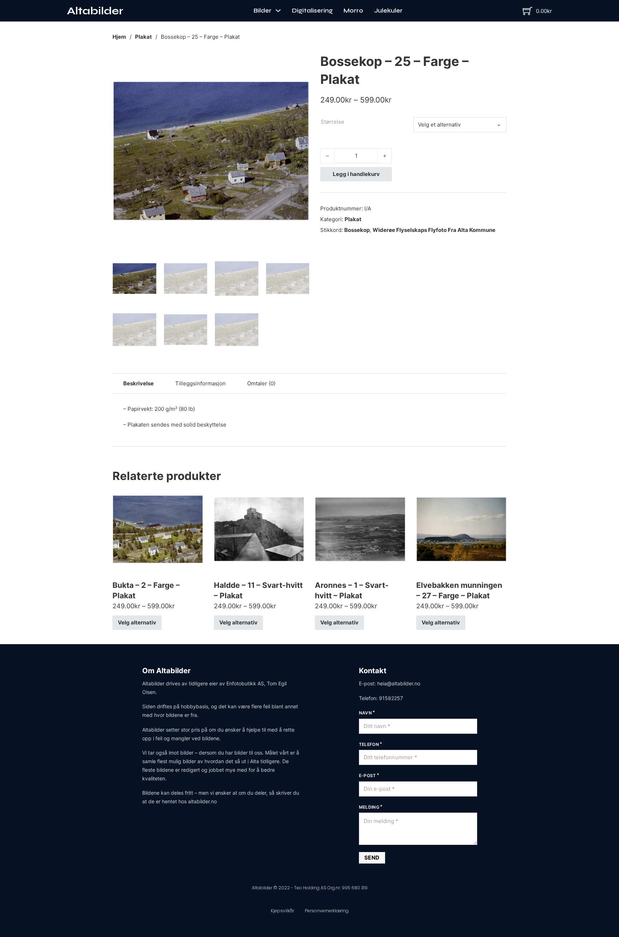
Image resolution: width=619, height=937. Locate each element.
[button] (300, 62)
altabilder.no (202, 801)
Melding (369, 807)
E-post (367, 775)
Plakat (143, 36)
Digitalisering (312, 10)
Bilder (263, 10)
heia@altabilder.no (398, 683)
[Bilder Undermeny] (278, 11)
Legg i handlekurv (356, 174)
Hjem (119, 36)
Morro (353, 10)
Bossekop (357, 230)
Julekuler (388, 10)
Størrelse (332, 121)
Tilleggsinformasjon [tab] (200, 383)
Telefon (369, 744)
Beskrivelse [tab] (138, 383)
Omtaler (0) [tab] (261, 383)
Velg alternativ (137, 622)
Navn (365, 712)
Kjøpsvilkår (282, 911)
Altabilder (95, 10)
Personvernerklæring (327, 911)
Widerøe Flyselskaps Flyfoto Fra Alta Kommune (434, 230)
